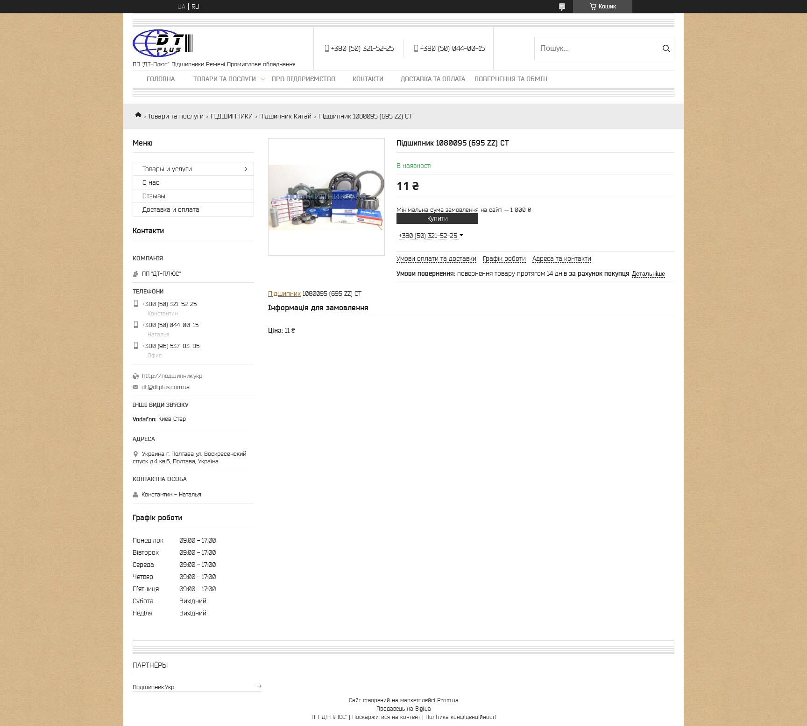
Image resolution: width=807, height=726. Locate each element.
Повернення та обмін (510, 79)
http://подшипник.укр (172, 375)
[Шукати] (666, 48)
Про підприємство (303, 79)
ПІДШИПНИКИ (232, 116)
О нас (150, 182)
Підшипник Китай (285, 116)
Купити (437, 218)
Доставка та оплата (433, 79)
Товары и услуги (167, 169)
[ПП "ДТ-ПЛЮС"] (163, 43)
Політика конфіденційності (460, 717)
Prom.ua (448, 700)
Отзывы (153, 196)
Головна (161, 79)
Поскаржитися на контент (386, 717)
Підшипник (284, 293)
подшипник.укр (153, 687)
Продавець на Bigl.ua (403, 708)
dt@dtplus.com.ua (166, 387)
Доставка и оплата (170, 209)
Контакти (368, 79)
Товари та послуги (224, 79)
